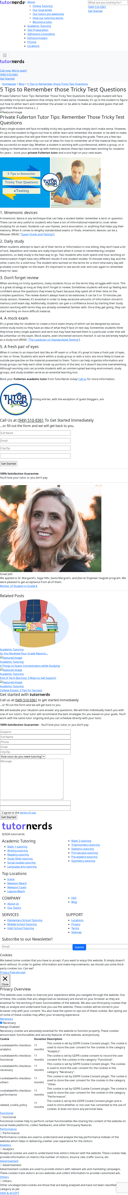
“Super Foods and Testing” (37, 234)
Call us (82, 379)
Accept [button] (21, 972)
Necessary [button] (6, 1019)
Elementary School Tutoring (24, 920)
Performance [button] (8, 1129)
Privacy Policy (8, 972)
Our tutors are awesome (48, 14)
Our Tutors (14, 908)
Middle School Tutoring (22, 924)
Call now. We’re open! (13, 70)
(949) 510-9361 (97, 7)
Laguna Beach (16, 891)
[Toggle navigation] (4, 55)
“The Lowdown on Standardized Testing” (53, 340)
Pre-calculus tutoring (84, 853)
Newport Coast (16, 887)
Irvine (10, 879)
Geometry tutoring (83, 861)
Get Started (95, 11)
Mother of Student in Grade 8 (18, 586)
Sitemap (76, 932)
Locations (33, 46)
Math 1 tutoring (17, 846)
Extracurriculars (37, 38)
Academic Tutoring (39, 26)
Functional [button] (6, 1113)
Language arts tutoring (22, 866)
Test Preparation (37, 30)
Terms (75, 928)
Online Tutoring (42, 6)
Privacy (75, 924)
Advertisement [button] (9, 1161)
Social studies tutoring (21, 862)
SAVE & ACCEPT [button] (9, 1193)
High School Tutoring (20, 928)
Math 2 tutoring (81, 841)
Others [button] (4, 1177)
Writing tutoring (17, 850)
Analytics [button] (5, 1145)
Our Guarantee (42, 10)
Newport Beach (17, 883)
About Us (13, 904)
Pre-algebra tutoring (84, 857)
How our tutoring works (48, 18)
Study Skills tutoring (20, 858)
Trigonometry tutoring (85, 845)
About (31, 2)
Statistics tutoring (82, 849)
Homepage (9, 84)
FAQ (73, 898)
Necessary (9, 1023)
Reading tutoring (18, 854)
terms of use (28, 812)
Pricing (31, 42)
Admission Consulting (41, 34)
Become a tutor (42, 22)
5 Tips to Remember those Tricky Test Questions (57, 84)
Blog (21, 84)
